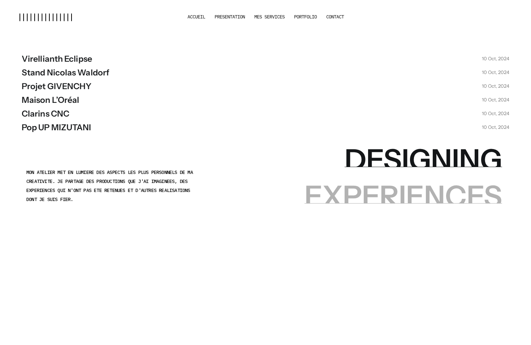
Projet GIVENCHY (57, 86)
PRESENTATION (230, 17)
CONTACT (335, 17)
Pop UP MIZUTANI (56, 127)
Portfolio (305, 17)
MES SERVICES (269, 17)
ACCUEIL (196, 17)
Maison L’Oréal (50, 100)
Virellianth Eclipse (57, 59)
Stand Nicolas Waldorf (65, 72)
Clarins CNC (45, 113)
